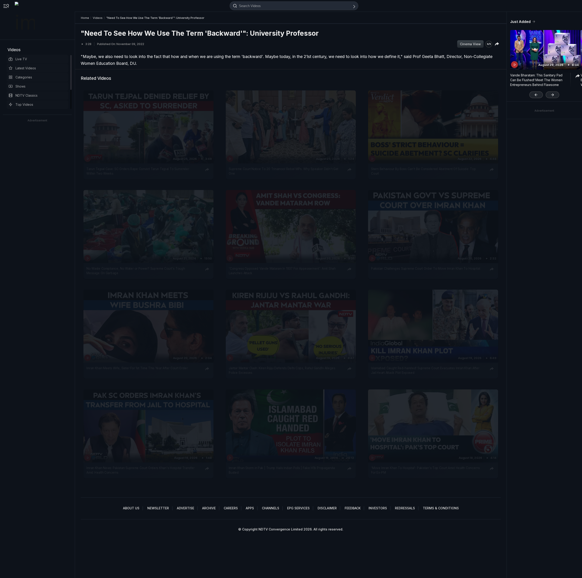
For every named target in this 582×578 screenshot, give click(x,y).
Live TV (21, 59)
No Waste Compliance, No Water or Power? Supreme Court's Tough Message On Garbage (135, 271)
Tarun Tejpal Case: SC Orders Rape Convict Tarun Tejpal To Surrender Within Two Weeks (137, 171)
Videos (14, 49)
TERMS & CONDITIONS (441, 508)
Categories (23, 77)
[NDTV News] (25, 20)
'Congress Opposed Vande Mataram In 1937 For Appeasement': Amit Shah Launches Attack (282, 271)
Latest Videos (25, 68)
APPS (250, 508)
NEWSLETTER (158, 508)
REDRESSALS (405, 508)
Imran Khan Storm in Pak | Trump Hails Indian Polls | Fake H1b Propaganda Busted (282, 470)
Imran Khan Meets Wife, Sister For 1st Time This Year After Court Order (137, 368)
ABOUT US (131, 508)
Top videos (24, 104)
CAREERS (231, 508)
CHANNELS (270, 508)
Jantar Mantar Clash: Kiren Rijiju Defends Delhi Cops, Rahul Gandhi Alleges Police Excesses (282, 370)
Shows (20, 86)
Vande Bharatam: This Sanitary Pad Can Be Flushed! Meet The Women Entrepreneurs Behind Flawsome (536, 80)
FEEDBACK (353, 508)
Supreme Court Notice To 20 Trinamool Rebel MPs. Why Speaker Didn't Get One (283, 171)
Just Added (520, 21)
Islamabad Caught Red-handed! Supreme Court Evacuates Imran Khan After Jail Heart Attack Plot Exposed (425, 370)
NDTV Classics (26, 95)
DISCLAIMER (327, 508)
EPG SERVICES (298, 508)
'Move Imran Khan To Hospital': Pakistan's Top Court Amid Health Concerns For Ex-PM (425, 470)
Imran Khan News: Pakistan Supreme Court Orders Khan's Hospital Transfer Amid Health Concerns (140, 470)
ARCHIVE (209, 508)
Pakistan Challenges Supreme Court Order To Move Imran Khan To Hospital (425, 268)
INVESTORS (378, 508)
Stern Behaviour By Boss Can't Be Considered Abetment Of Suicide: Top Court (423, 171)
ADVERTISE (185, 508)
